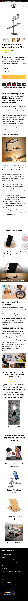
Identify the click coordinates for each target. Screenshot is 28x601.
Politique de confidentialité (9, 585)
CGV (3, 579)
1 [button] (10, 430)
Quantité (5, 68)
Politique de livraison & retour (10, 560)
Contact (4, 557)
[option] (14, 24)
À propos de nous (6, 554)
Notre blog (4, 568)
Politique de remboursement (9, 563)
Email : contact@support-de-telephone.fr (12, 571)
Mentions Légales (6, 582)
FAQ (3, 565)
